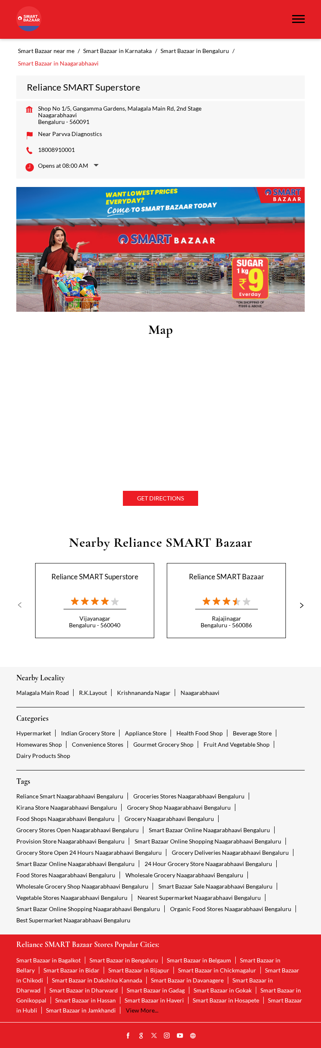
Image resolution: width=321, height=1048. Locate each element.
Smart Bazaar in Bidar (71, 970)
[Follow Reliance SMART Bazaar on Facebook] (128, 1036)
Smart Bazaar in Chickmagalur (217, 970)
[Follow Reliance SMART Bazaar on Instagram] (167, 1036)
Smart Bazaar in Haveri (154, 1000)
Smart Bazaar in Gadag (156, 990)
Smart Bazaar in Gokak (223, 990)
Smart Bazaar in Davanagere (187, 980)
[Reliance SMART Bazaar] (28, 19)
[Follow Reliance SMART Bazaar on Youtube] (180, 1036)
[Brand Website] (193, 1036)
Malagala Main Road (42, 692)
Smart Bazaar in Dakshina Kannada (97, 980)
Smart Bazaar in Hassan (85, 1000)
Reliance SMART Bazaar (226, 576)
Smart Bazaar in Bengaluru (123, 960)
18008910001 (56, 149)
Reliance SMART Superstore (94, 576)
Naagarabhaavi (200, 692)
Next (298, 605)
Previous (23, 605)
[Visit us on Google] (141, 1036)
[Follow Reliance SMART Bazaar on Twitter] (154, 1036)
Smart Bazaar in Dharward (83, 990)
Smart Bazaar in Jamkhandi (81, 1010)
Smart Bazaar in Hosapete (226, 1000)
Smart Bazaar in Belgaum (199, 960)
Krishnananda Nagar (144, 692)
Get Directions (160, 498)
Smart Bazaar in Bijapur (138, 970)
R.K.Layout (93, 692)
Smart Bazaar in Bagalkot (48, 960)
